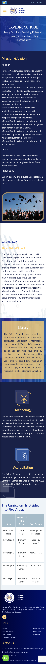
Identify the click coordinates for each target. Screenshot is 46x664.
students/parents (9, 638)
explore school (8, 631)
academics (7, 635)
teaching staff (39, 628)
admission (38, 631)
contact (37, 635)
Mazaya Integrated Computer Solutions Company (27, 660)
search (41, 2)
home (5, 628)
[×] (5, 658)
